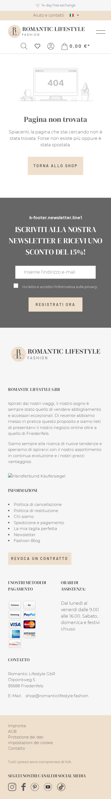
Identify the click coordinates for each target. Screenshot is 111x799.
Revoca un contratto (39, 558)
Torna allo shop (55, 165)
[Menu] (100, 31)
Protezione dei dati (26, 737)
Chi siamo (24, 516)
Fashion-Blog (27, 540)
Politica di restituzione (36, 510)
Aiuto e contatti (48, 15)
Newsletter (25, 534)
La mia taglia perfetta (35, 528)
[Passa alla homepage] (46, 31)
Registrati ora (55, 304)
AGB (12, 731)
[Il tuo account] (51, 45)
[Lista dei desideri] (37, 45)
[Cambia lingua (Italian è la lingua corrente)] (74, 15)
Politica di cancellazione (38, 504)
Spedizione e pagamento (39, 522)
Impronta (17, 725)
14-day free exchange (57, 5)
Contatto (16, 748)
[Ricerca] (24, 45)
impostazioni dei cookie (30, 742)
